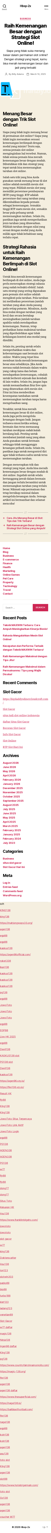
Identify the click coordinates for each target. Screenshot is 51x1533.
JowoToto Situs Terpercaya (16, 1118)
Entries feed (10, 886)
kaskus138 (6, 948)
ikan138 (4, 967)
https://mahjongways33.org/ (16, 922)
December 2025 (13, 788)
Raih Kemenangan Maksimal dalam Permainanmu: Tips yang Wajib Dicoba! (24, 670)
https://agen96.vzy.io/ (12, 1080)
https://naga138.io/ (10, 1403)
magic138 (5, 1333)
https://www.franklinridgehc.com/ (19, 1219)
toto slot (5, 1459)
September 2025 (13, 800)
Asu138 (4, 1213)
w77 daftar (6, 1327)
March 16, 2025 (38, 74)
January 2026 (11, 783)
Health (7, 567)
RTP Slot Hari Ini (13, 747)
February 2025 (12, 830)
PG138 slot (6, 1061)
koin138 (4, 1434)
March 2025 (10, 826)
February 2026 (12, 779)
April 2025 (9, 821)
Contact (8, 593)
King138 (5, 1106)
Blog (5, 551)
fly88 (3, 1099)
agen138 (5, 929)
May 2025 (9, 817)
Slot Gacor (9, 709)
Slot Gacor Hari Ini (14, 867)
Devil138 (5, 1049)
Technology (10, 586)
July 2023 (9, 842)
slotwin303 (6, 1276)
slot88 (3, 1478)
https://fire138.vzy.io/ (12, 1087)
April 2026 (9, 775)
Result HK (5, 1093)
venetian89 (6, 1314)
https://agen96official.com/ (15, 954)
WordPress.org (12, 895)
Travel (7, 589)
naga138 (5, 1422)
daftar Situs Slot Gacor (16, 721)
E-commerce (11, 559)
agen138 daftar (8, 1390)
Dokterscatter (8, 1257)
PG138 (4, 1144)
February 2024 (12, 838)
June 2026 (9, 767)
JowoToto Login (9, 1131)
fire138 (4, 1377)
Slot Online (9, 740)
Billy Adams (18, 74)
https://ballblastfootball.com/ (16, 1409)
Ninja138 (5, 1339)
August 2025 (11, 804)
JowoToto (6, 1005)
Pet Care (8, 578)
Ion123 (4, 1270)
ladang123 (6, 1308)
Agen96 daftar (8, 1346)
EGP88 (4, 1030)
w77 (2, 1169)
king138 (4, 916)
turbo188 (5, 1295)
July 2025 (9, 809)
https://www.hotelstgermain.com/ (19, 1485)
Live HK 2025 (8, 1036)
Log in (6, 882)
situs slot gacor (12, 862)
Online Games (11, 574)
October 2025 (11, 796)
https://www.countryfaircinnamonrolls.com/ (24, 1365)
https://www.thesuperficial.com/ (18, 1396)
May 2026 (9, 771)
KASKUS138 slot (9, 1055)
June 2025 (9, 813)
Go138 (4, 1497)
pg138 (3, 992)
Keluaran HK (7, 1207)
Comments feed (13, 891)
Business (25, 18)
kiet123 (4, 1302)
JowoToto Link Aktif (11, 1125)
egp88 (3, 935)
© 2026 (16, 1527)
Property (8, 582)
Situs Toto (6, 1200)
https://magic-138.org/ (13, 1371)
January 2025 (11, 834)
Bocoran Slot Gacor (14, 728)
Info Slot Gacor (12, 734)
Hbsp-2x (25, 5)
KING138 (5, 910)
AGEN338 (6, 1150)
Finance (7, 563)
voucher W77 (7, 1516)
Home (6, 548)
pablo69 (4, 1283)
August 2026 (11, 762)
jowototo (5, 1226)
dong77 (4, 1188)
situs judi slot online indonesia (21, 715)
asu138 (4, 1453)
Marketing (9, 570)
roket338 (5, 960)
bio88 (3, 1289)
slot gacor (5, 1238)
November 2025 (13, 792)
